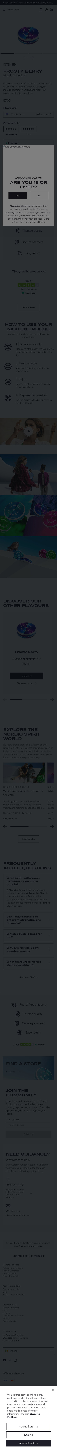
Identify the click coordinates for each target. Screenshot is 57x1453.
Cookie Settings (28, 1426)
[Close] (53, 1390)
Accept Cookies (28, 1443)
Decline (28, 1434)
